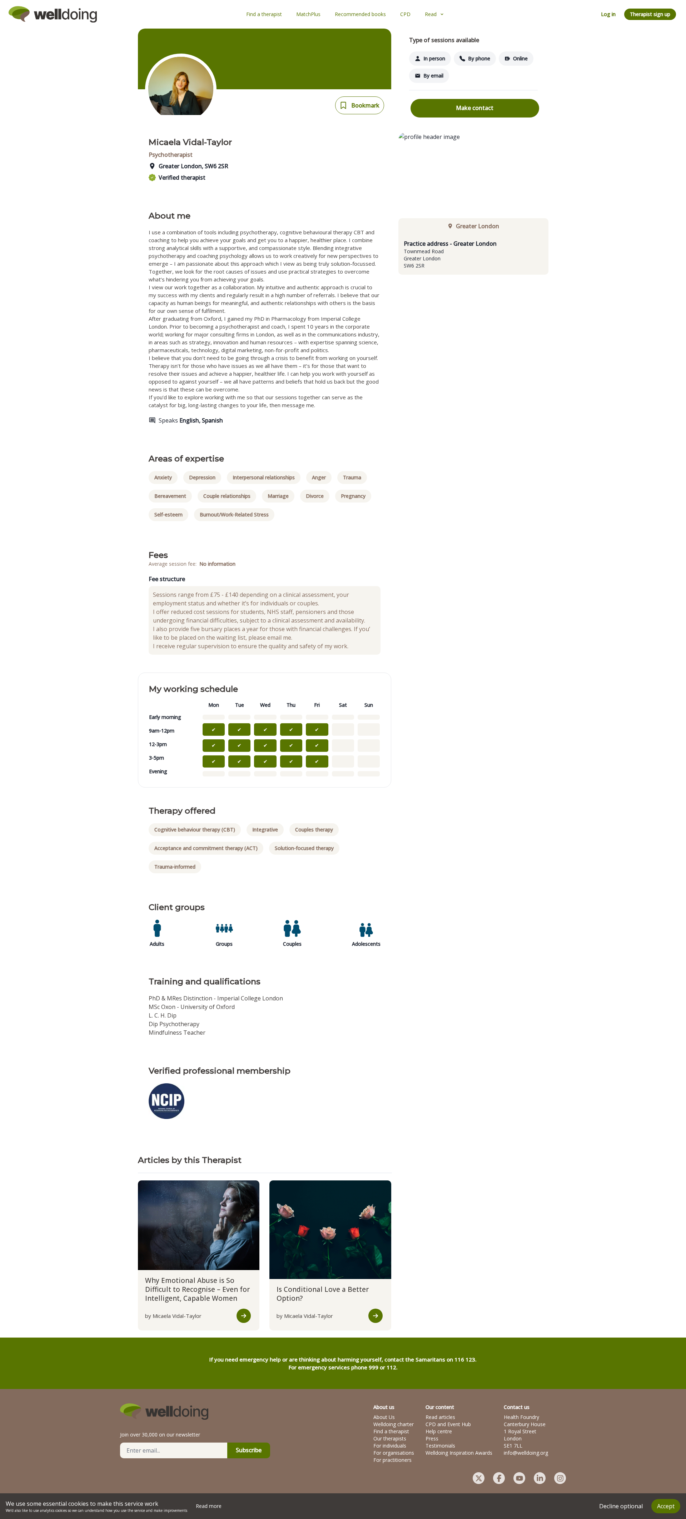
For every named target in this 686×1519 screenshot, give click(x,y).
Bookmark (365, 105)
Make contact (474, 108)
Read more (209, 1506)
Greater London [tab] (477, 226)
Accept (666, 1506)
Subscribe (249, 1450)
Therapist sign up (650, 14)
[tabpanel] (473, 254)
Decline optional (621, 1506)
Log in (608, 14)
